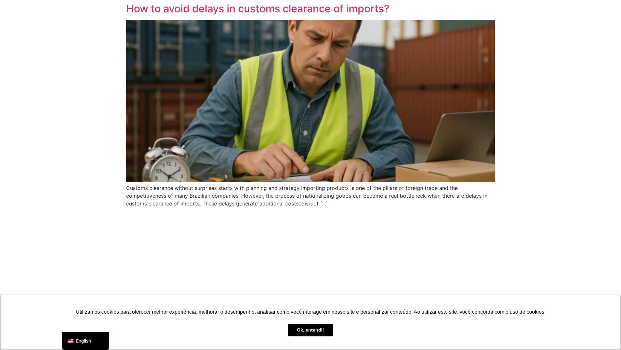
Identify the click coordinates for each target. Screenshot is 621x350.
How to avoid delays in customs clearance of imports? (257, 8)
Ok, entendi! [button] (310, 329)
